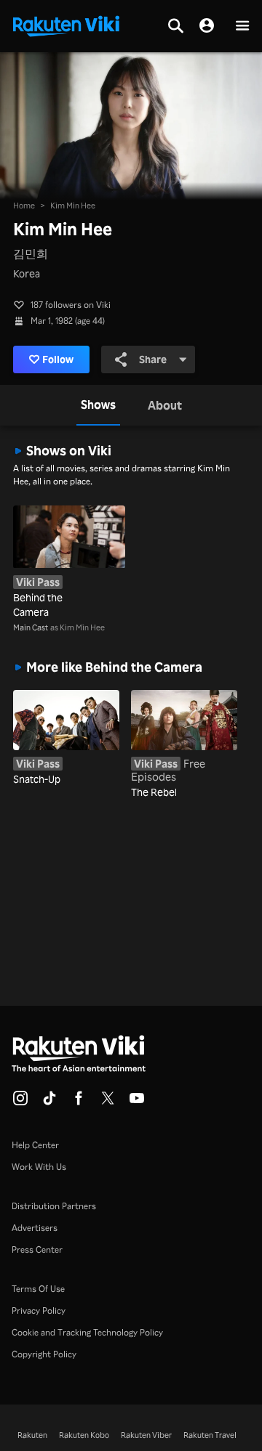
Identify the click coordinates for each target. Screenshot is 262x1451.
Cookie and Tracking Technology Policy (87, 1332)
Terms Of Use (38, 1288)
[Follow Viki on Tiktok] (49, 1102)
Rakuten (32, 1435)
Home (24, 205)
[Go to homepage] (66, 25)
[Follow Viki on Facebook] (78, 1102)
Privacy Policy (39, 1310)
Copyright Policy (44, 1354)
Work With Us (39, 1166)
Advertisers (34, 1227)
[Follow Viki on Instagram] (20, 1102)
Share (153, 359)
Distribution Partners (54, 1205)
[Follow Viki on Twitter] (107, 1102)
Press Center (37, 1249)
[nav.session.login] (206, 26)
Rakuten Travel (210, 1435)
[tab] (98, 405)
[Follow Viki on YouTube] (137, 1102)
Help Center (35, 1144)
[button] (242, 26)
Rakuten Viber (146, 1435)
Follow (58, 359)
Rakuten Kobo (84, 1435)
